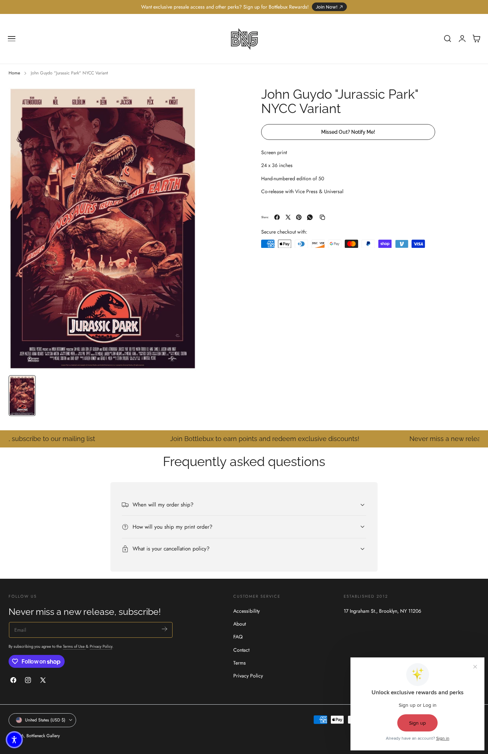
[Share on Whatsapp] (310, 217)
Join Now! (327, 7)
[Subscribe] (164, 629)
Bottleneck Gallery (43, 736)
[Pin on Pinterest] (298, 217)
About (239, 623)
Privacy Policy (101, 646)
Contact (241, 649)
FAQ (238, 636)
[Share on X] (288, 217)
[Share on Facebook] (277, 217)
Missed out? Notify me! (348, 131)
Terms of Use (74, 646)
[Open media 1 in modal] (184, 99)
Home (14, 73)
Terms (239, 662)
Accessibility (246, 611)
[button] (11, 38)
